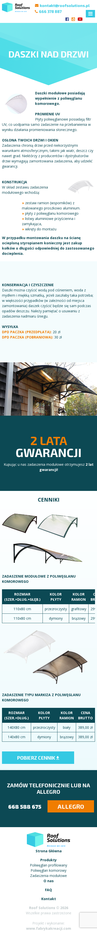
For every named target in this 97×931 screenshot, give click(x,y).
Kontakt (48, 898)
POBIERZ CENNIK (36, 758)
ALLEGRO (70, 806)
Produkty (48, 860)
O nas (49, 880)
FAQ (48, 889)
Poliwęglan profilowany (48, 865)
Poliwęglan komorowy (48, 870)
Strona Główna (49, 851)
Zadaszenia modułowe (48, 875)
